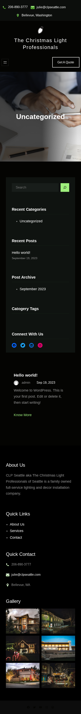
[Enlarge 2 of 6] (70, 614)
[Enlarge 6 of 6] (70, 668)
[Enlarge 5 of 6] (34, 668)
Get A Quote (65, 62)
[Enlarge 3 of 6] (34, 641)
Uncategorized (31, 221)
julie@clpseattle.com (51, 7)
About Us (17, 524)
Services (16, 531)
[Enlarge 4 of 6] (70, 641)
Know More (23, 415)
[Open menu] (5, 62)
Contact (16, 537)
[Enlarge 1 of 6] (34, 614)
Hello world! (21, 253)
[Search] (65, 187)
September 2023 (33, 289)
